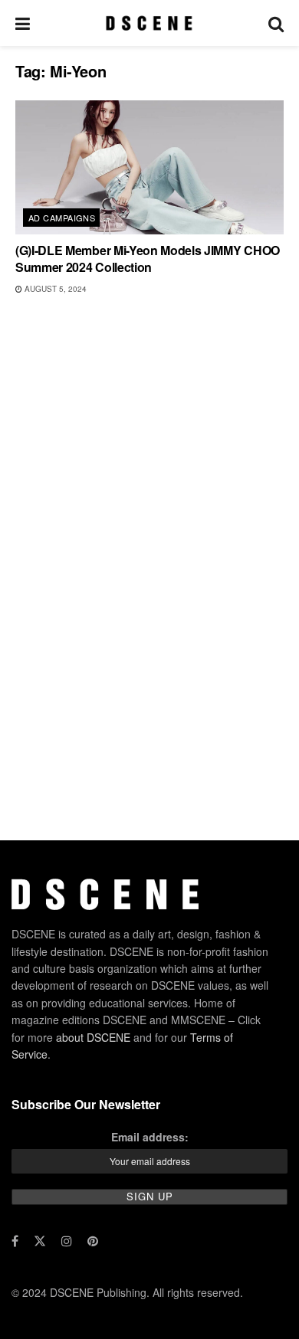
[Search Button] (276, 23)
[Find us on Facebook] (15, 1241)
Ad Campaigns (61, 217)
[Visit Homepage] (149, 23)
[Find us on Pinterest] (92, 1241)
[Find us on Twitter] (40, 1241)
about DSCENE (93, 1037)
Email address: (150, 1136)
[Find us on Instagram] (66, 1241)
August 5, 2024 (54, 288)
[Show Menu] (22, 23)
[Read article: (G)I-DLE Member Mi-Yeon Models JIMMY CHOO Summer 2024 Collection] (149, 167)
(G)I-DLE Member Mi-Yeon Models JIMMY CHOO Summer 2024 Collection (147, 258)
